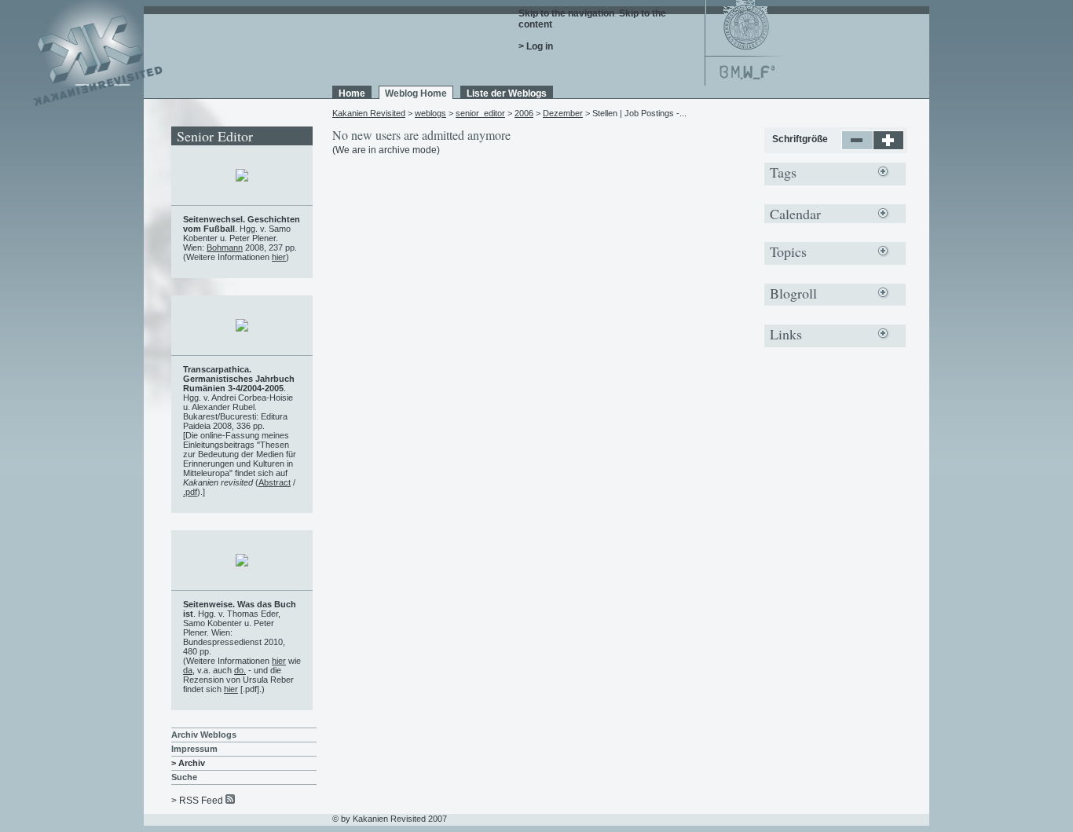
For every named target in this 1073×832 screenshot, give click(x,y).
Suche (184, 777)
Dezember (563, 113)
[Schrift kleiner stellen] (857, 146)
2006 (524, 113)
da (187, 670)
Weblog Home (416, 93)
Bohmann (225, 247)
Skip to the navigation (566, 13)
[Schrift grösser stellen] (888, 146)
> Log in (535, 46)
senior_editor (480, 113)
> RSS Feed (197, 800)
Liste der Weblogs (507, 93)
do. (240, 670)
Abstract (274, 482)
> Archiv (188, 763)
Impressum (194, 748)
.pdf (190, 492)
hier (279, 257)
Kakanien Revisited (368, 113)
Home (352, 93)
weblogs (430, 113)
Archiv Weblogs (203, 734)
